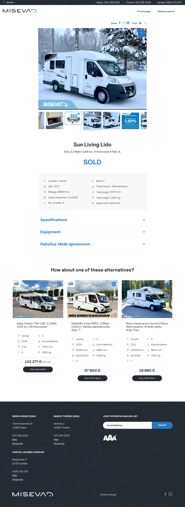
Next (142, 69)
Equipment (50, 231)
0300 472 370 (20, 471)
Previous (43, 69)
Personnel (17, 443)
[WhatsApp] (123, 22)
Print (135, 23)
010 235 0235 (61, 435)
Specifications (53, 219)
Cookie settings (108, 494)
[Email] (127, 22)
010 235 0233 (20, 435)
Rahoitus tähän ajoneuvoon (65, 244)
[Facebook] (119, 22)
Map (14, 439)
